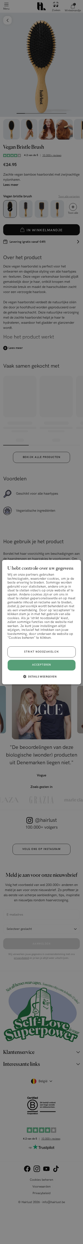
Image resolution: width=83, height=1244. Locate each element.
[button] (41, 676)
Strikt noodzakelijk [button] (41, 651)
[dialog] (41, 622)
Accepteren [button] (41, 664)
